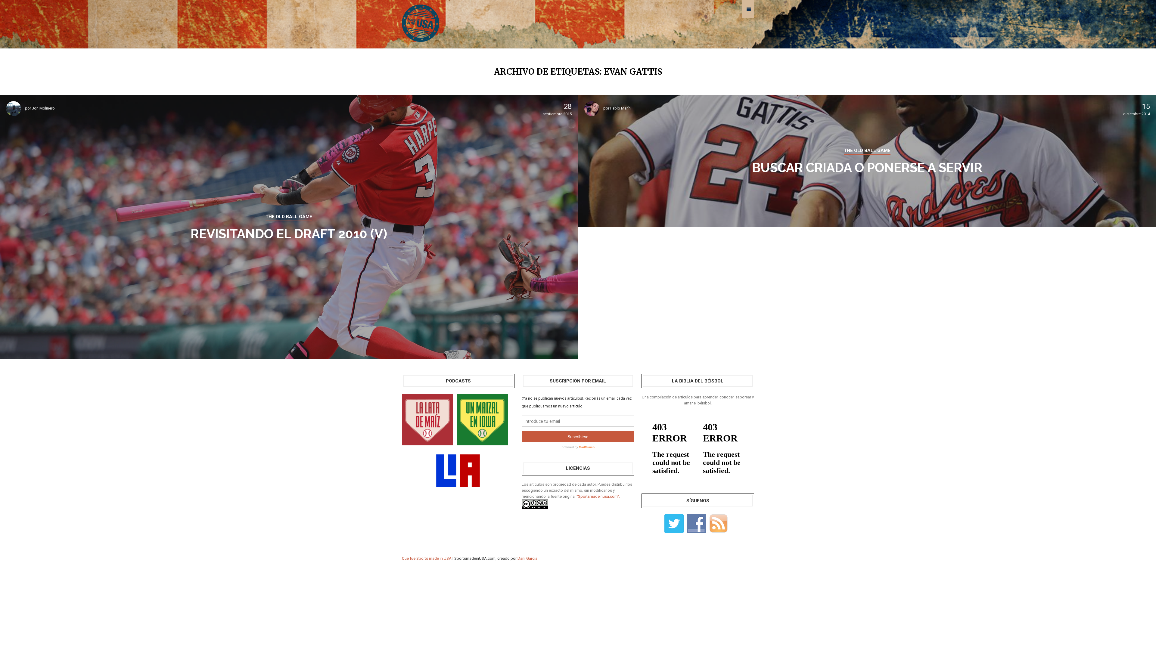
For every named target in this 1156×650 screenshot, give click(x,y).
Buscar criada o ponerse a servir (867, 167)
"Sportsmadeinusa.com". (598, 496)
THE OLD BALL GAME (289, 216)
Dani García (527, 558)
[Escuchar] (427, 419)
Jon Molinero (43, 108)
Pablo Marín (620, 108)
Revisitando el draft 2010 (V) (289, 234)
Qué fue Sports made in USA (427, 558)
